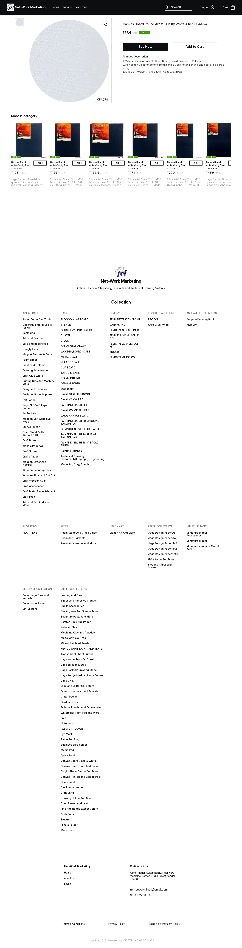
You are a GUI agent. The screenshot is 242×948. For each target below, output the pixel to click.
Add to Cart (194, 46)
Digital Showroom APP (138, 940)
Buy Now (145, 46)
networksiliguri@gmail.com (151, 889)
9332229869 (142, 895)
